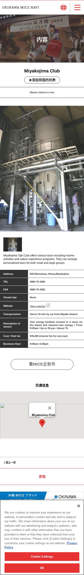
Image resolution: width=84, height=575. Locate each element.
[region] (42, 537)
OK (42, 568)
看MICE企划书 (42, 364)
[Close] (49, 408)
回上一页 (11, 462)
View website (37, 306)
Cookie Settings (42, 556)
